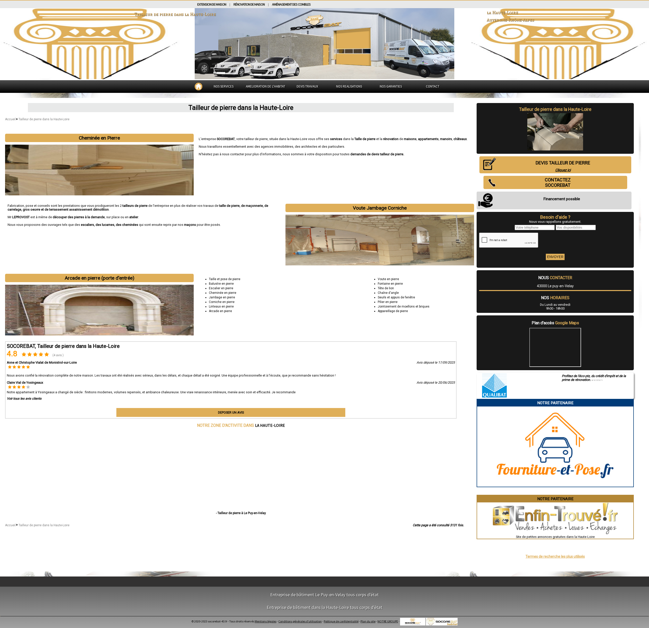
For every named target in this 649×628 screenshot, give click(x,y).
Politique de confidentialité (341, 621)
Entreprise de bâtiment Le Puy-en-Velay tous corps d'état (324, 595)
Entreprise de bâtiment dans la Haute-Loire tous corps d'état (324, 607)
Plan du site (367, 621)
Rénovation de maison (249, 4)
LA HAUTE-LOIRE (270, 425)
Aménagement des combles (291, 4)
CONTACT (432, 86)
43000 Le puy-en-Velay (555, 286)
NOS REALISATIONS (349, 86)
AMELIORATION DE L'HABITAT (265, 86)
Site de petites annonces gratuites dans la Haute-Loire (555, 537)
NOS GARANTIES (391, 86)
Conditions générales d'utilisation (300, 621)
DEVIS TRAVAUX (307, 86)
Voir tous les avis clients (24, 398)
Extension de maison (211, 4)
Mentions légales (265, 621)
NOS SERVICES (223, 86)
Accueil (10, 119)
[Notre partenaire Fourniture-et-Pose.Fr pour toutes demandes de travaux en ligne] (555, 485)
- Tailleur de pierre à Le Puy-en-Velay (241, 513)
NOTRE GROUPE (387, 621)
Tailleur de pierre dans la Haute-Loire (44, 119)
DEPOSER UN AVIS (231, 412)
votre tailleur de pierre (252, 139)
